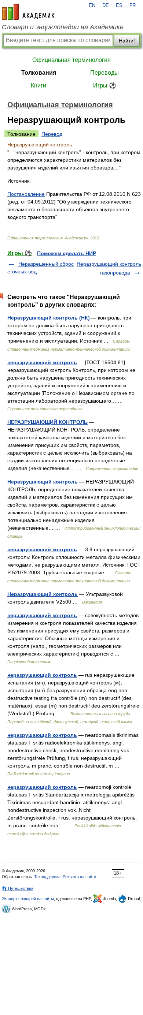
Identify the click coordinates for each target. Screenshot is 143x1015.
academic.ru (28, 12)
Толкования (38, 73)
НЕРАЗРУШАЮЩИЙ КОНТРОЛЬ (47, 422)
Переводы (104, 73)
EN (92, 5)
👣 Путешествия (17, 888)
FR (132, 5)
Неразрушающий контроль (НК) (48, 318)
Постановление (26, 194)
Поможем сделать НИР (66, 253)
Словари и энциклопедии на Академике (63, 27)
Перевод (51, 134)
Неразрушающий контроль (42, 482)
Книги (38, 85)
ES (119, 5)
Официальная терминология (71, 60)
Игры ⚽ (104, 85)
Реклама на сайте (79, 876)
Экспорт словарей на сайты (28, 898)
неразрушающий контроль (42, 362)
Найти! (127, 41)
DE (105, 5)
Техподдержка (47, 876)
